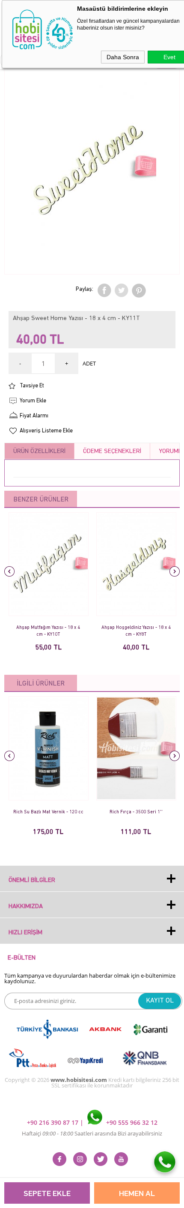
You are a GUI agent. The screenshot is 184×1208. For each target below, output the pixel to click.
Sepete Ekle (47, 1194)
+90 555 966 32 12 (130, 1122)
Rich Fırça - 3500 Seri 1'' (136, 812)
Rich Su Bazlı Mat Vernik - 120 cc (48, 812)
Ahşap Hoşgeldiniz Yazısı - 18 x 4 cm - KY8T (136, 631)
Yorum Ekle (33, 401)
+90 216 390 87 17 (53, 1122)
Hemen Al (137, 1194)
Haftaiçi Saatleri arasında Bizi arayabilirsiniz (92, 1133)
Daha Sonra (123, 57)
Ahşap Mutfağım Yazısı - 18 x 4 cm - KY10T (48, 631)
